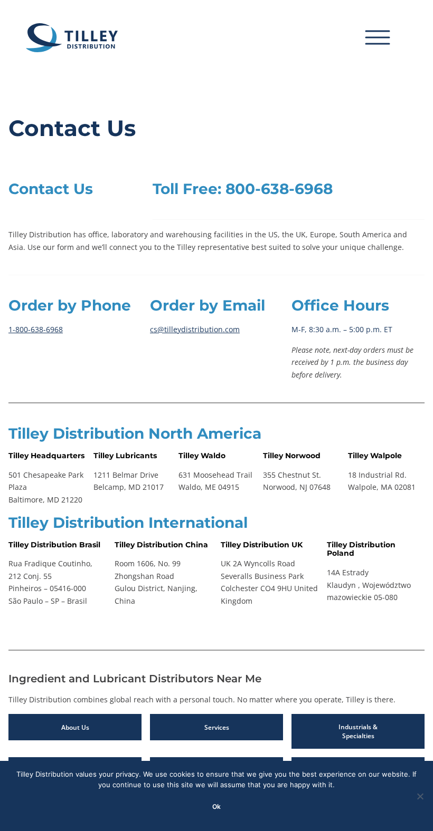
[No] (420, 796)
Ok (216, 806)
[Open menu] (386, 37)
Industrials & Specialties (358, 731)
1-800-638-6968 (35, 329)
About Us (75, 727)
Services (216, 727)
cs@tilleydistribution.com (195, 329)
